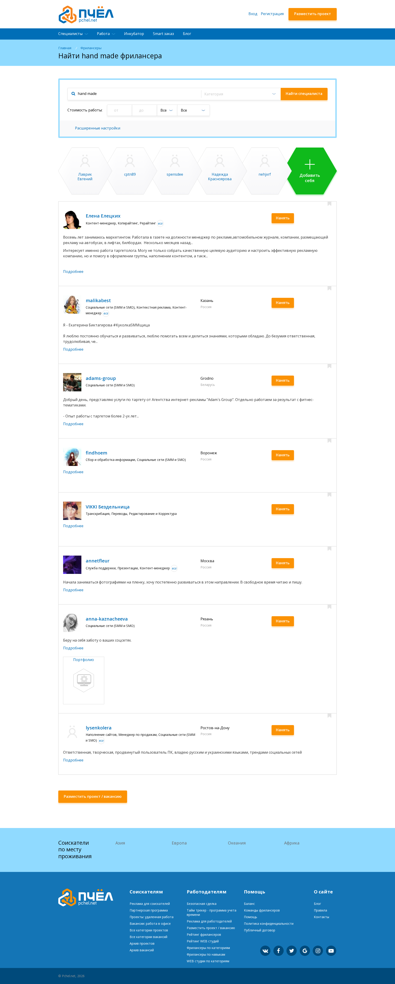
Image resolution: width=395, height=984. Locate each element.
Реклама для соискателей (150, 903)
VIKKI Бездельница (108, 507)
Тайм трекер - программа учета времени (211, 912)
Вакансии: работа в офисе (150, 923)
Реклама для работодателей (209, 921)
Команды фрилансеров (262, 910)
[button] (241, 94)
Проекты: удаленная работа (151, 917)
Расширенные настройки (97, 128)
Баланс (249, 903)
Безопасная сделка (201, 903)
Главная (64, 48)
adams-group (101, 378)
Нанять (283, 217)
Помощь (250, 917)
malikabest (98, 300)
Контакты (321, 917)
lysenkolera (99, 728)
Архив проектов (142, 943)
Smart (163, 33)
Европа (179, 843)
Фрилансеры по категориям (208, 948)
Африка (291, 843)
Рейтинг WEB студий (203, 941)
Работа (103, 33)
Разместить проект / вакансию (211, 928)
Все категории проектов (149, 930)
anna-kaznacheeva (107, 619)
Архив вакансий (142, 950)
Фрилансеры (90, 48)
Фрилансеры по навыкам (206, 954)
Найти (304, 93)
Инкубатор (134, 33)
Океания (237, 843)
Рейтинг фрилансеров (204, 934)
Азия (120, 843)
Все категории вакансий (148, 937)
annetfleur (97, 561)
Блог (187, 33)
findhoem (96, 453)
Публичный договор (259, 930)
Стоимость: (84, 110)
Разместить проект (312, 13)
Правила (320, 910)
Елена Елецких (103, 216)
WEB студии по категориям (208, 961)
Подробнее (73, 271)
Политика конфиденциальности (269, 923)
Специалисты (70, 33)
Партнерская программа (149, 910)
